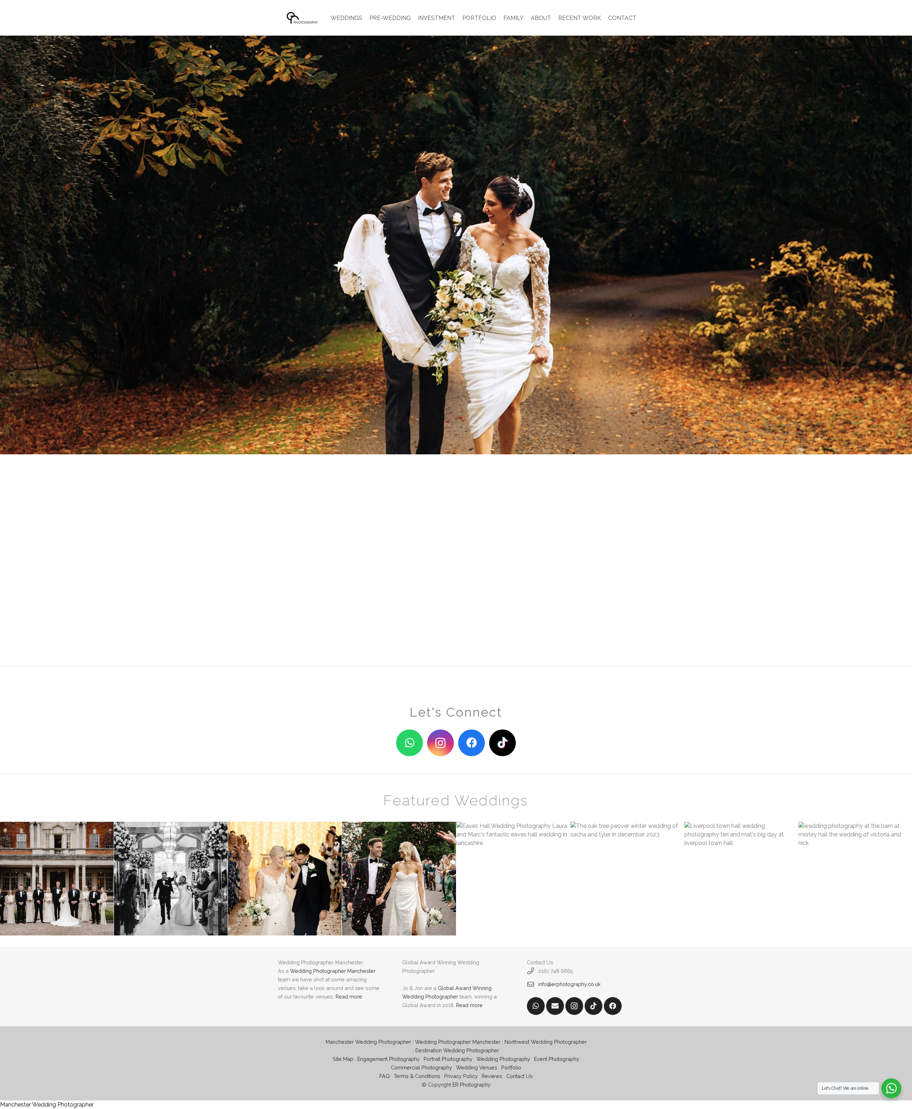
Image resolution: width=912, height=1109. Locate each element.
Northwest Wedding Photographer (545, 1042)
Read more (349, 997)
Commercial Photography (421, 1067)
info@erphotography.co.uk (569, 984)
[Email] (555, 1006)
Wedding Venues (476, 1067)
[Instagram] (440, 742)
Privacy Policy (461, 1076)
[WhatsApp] (409, 742)
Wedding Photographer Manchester (332, 971)
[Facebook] (471, 742)
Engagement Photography (388, 1059)
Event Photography (556, 1059)
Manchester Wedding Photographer (368, 1042)
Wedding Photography (503, 1059)
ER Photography (471, 1085)
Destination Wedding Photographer (457, 1050)
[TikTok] (502, 742)
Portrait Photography (448, 1059)
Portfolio (511, 1067)
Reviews (492, 1076)
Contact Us (519, 1076)
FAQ (384, 1076)
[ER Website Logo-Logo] (303, 18)
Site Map (343, 1059)
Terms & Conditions (417, 1076)
